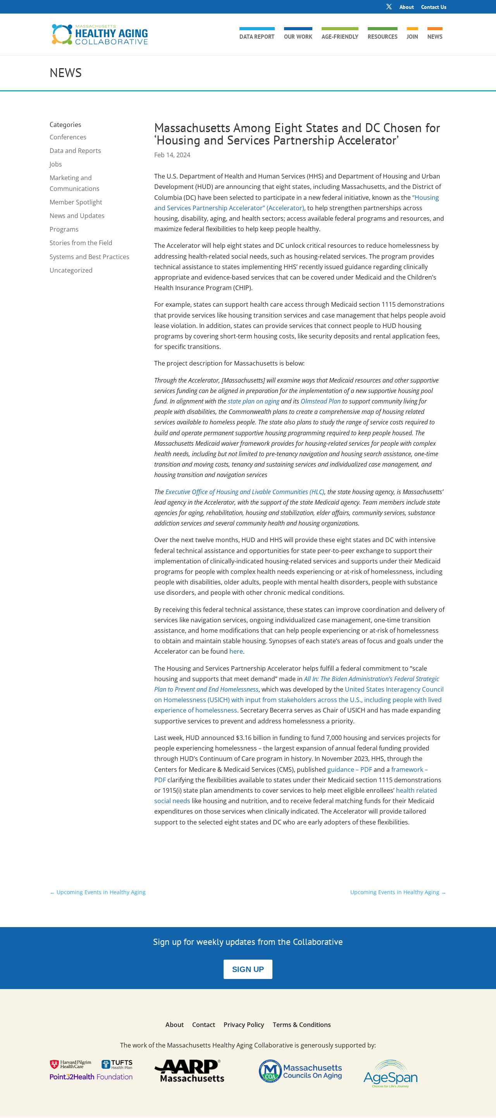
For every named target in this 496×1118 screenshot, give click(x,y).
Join (412, 37)
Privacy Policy (244, 1025)
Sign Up (248, 969)
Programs (64, 229)
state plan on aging (253, 401)
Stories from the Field (81, 243)
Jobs (56, 164)
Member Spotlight (76, 202)
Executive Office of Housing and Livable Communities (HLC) (244, 492)
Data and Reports (75, 150)
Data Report (257, 37)
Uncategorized (71, 270)
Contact (203, 1025)
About (407, 7)
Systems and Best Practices (89, 256)
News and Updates (77, 215)
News (435, 37)
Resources (383, 37)
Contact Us (433, 7)
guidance (349, 769)
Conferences (68, 137)
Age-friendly (340, 37)
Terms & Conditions (302, 1025)
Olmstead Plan (321, 401)
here (236, 651)
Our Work (298, 37)
